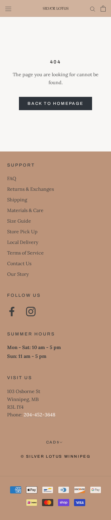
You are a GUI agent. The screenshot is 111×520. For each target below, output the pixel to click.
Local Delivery (22, 242)
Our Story (18, 274)
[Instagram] (31, 311)
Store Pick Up (22, 231)
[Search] (92, 8)
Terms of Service (25, 253)
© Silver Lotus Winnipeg (56, 456)
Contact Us (19, 263)
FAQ (11, 178)
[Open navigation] (8, 8)
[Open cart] (103, 9)
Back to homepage (55, 103)
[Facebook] (12, 311)
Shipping (17, 200)
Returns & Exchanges (30, 189)
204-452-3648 (39, 415)
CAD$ (52, 442)
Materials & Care (25, 210)
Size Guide (19, 221)
